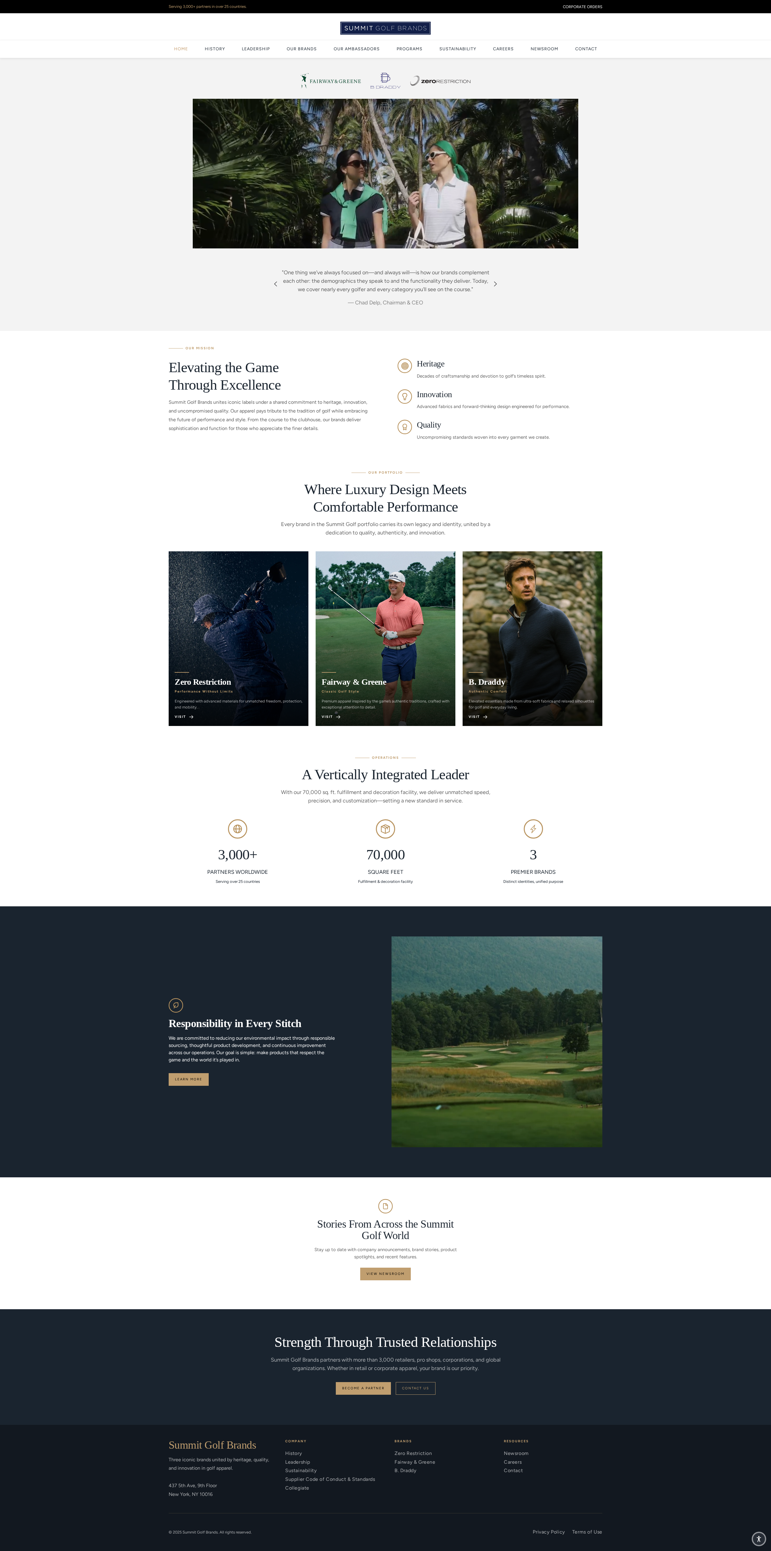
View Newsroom (385, 1274)
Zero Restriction (413, 1453)
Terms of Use (587, 1532)
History (293, 1453)
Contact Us (415, 1388)
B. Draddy (405, 1470)
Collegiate (297, 1488)
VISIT (180, 717)
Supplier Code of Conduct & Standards (330, 1479)
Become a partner (363, 1388)
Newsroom (516, 1453)
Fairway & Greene (415, 1462)
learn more (188, 1079)
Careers (513, 1462)
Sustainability (301, 1470)
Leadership (297, 1462)
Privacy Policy (549, 1532)
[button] (385, 175)
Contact (513, 1470)
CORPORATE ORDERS (582, 7)
